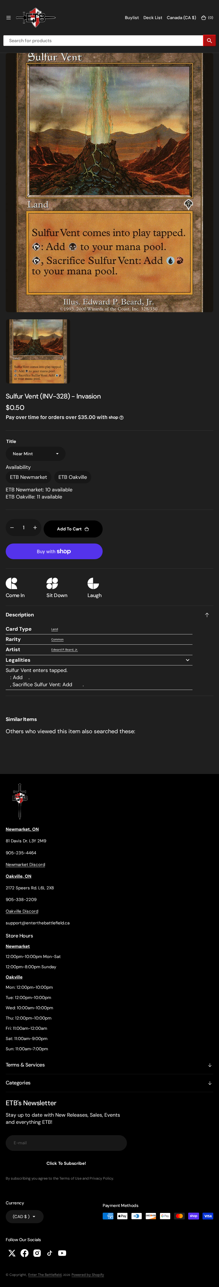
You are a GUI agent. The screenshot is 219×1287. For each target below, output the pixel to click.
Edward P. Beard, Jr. (64, 649)
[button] (8, 18)
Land (54, 629)
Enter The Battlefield (45, 1274)
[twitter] (12, 1253)
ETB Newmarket (28, 477)
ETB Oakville (72, 477)
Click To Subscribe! (66, 1163)
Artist (13, 649)
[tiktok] (49, 1253)
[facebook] (24, 1253)
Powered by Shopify (88, 1274)
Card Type (19, 629)
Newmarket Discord (25, 864)
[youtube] (62, 1253)
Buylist (132, 18)
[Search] (209, 40)
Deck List (152, 18)
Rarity (13, 639)
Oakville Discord (22, 911)
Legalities (18, 660)
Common (57, 639)
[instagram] (37, 1253)
